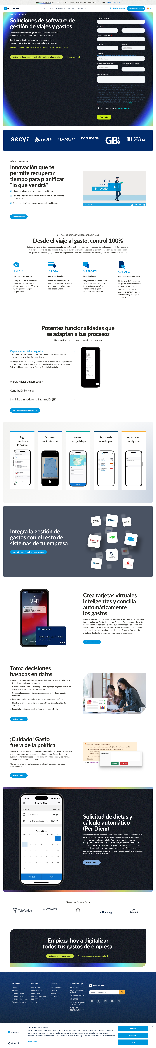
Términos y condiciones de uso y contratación (78, 1009)
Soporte (34, 1002)
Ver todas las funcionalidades (25, 410)
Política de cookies (77, 995)
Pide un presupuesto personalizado (92, 956)
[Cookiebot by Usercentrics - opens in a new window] (13, 1043)
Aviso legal (74, 987)
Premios (54, 990)
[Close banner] (152, 1026)
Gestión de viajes (18, 996)
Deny (133, 1042)
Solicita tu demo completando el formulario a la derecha (36, 57)
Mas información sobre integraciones (28, 552)
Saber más (59, 8)
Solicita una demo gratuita (60, 956)
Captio (14, 987)
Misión (53, 993)
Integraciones (36, 993)
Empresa (81, 8)
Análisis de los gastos (19, 999)
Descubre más (112, 2)
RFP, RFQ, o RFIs (37, 999)
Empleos (54, 996)
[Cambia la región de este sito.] (149, 8)
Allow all (133, 1028)
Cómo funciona (92, 642)
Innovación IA (36, 990)
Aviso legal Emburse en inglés (77, 991)
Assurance (16, 990)
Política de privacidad (74, 999)
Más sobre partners (38, 996)
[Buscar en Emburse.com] (110, 8)
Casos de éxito (36, 987)
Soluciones (47, 8)
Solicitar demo (19, 217)
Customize (132, 1035)
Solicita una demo (136, 8)
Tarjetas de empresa (19, 1002)
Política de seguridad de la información (78, 1003)
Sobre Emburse (56, 987)
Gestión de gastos (18, 993)
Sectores (71, 8)
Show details (32, 1041)
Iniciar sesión (119, 8)
